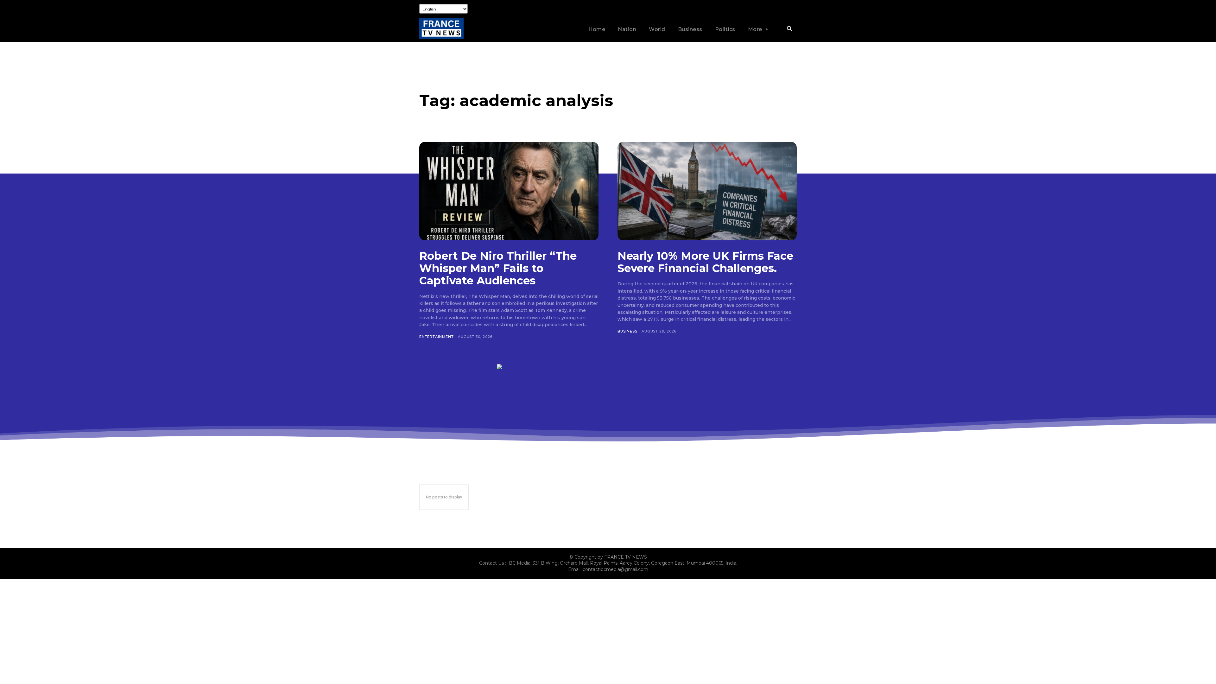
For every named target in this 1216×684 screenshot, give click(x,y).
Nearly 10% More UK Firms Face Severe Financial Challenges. (705, 262)
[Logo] (441, 28)
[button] (789, 29)
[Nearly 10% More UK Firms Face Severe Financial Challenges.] (707, 191)
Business (627, 331)
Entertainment (436, 336)
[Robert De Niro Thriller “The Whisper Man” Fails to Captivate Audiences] (508, 191)
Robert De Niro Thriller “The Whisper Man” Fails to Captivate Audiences (498, 268)
